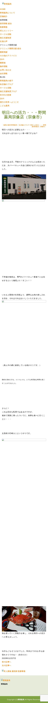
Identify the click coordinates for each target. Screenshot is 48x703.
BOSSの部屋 (5, 95)
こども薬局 (4, 106)
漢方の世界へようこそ (9, 102)
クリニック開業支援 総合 (10, 48)
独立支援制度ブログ (8, 91)
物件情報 (3, 66)
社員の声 (3, 41)
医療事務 (3, 27)
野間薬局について (7, 13)
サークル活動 (5, 34)
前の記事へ (6, 662)
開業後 (3, 63)
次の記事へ (6, 665)
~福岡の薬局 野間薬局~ (10, 125)
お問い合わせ (5, 70)
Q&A (2, 59)
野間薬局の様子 (6, 81)
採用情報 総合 (6, 23)
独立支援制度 (5, 38)
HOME (3, 9)
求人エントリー (6, 31)
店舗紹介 (3, 16)
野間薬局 (21, 699)
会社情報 (3, 73)
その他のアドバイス (8, 56)
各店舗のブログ (6, 84)
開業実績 (3, 52)
